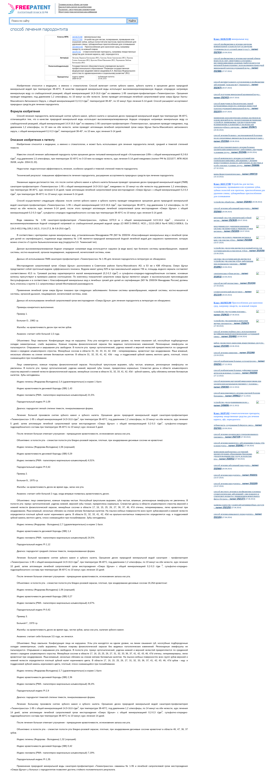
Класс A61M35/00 (222, 303)
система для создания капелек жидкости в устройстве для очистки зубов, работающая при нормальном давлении (233, 263)
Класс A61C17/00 (222, 184)
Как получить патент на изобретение (75, 7)
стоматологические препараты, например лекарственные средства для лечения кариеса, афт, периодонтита (237, 416)
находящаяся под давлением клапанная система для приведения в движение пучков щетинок (233, 228)
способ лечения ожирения (234, 352)
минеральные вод (240, 39)
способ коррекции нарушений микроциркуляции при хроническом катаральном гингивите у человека (237, 384)
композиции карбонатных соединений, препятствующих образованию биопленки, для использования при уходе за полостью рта (233, 455)
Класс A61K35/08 (222, 39)
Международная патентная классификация (77, 12)
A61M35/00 (77, 47)
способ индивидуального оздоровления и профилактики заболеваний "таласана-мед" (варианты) (239, 85)
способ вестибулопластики (234, 283)
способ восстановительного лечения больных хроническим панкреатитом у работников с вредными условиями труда (238, 149)
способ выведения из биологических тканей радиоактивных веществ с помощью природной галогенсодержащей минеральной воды (236, 107)
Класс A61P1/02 (222, 413)
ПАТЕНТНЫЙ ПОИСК (30, 12)
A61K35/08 (77, 37)
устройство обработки (233, 202)
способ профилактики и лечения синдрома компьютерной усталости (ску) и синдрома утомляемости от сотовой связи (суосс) (236, 48)
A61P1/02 (76, 52)
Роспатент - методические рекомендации (76, 9)
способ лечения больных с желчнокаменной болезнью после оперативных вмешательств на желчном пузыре (239, 138)
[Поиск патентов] (33, 9)
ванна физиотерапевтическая (235, 174)
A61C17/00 (77, 39)
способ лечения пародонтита (235, 475)
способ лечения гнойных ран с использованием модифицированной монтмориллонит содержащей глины (236, 334)
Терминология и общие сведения (73, 4)
